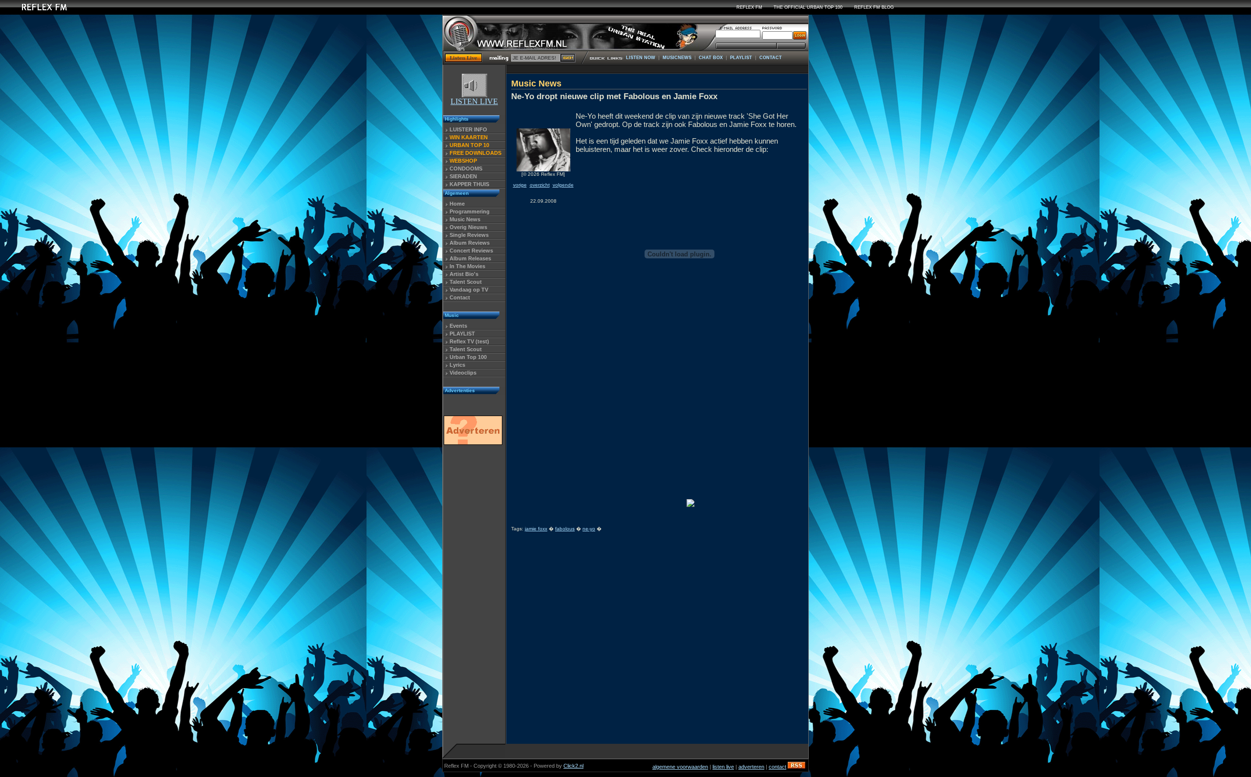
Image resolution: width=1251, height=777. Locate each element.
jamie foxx (536, 528)
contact (777, 767)
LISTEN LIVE (474, 101)
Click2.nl (573, 766)
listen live (723, 767)
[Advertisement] (472, 597)
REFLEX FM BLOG (874, 7)
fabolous (565, 528)
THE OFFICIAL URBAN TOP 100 (808, 7)
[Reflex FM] (36, 12)
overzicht (540, 185)
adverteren (751, 767)
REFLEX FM (749, 7)
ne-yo (588, 528)
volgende (563, 185)
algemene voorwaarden (680, 767)
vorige (520, 185)
